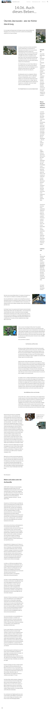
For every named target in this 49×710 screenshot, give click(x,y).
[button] (47, 1)
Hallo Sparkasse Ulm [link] (36, 1)
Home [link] (27, 1)
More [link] (43, 1)
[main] (24, 9)
